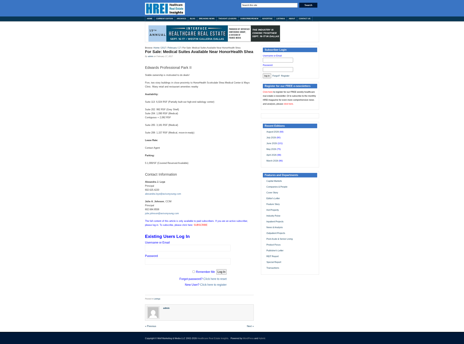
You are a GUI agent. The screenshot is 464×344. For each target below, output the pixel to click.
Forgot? (276, 76)
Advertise (267, 19)
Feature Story (273, 204)
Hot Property (272, 210)
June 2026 (271, 143)
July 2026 (271, 137)
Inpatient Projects (274, 221)
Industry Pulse (273, 216)
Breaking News (207, 19)
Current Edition (164, 19)
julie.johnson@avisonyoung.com (162, 213)
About (292, 19)
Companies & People (276, 187)
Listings (280, 19)
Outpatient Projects (275, 233)
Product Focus (273, 245)
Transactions (272, 268)
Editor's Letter (273, 198)
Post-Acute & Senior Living (279, 239)
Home (149, 19)
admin (150, 56)
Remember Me (205, 271)
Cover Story (272, 192)
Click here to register (213, 284)
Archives (181, 19)
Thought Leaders (227, 19)
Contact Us (304, 19)
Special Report (273, 262)
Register (285, 76)
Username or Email (157, 242)
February (172, 48)
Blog (192, 19)
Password (151, 255)
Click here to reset (215, 278)
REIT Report (272, 256)
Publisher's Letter (274, 250)
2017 (163, 48)
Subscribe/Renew (249, 19)
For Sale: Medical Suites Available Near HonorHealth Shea (199, 51)
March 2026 (272, 161)
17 (179, 48)
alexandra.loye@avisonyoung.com (163, 193)
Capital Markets (274, 181)
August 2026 (272, 132)
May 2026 (271, 149)
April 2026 (271, 155)
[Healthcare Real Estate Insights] (165, 9)
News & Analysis (274, 227)
